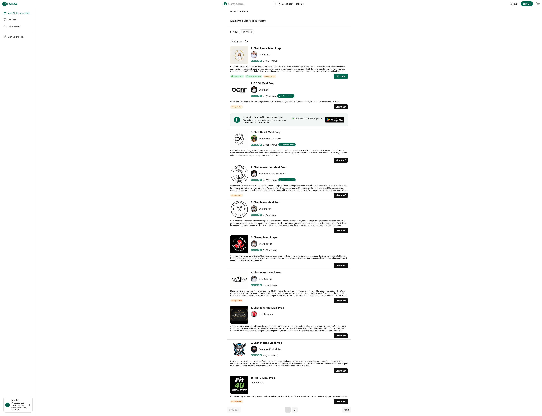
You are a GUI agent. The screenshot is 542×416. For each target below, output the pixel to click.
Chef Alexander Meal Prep (269, 167)
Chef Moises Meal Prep (267, 342)
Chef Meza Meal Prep (266, 202)
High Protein (246, 31)
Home (233, 11)
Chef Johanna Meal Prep (268, 307)
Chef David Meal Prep (266, 132)
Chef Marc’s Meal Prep (267, 272)
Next (346, 409)
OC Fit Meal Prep (263, 83)
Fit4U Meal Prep (265, 377)
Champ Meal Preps (265, 237)
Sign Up (527, 3)
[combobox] (251, 3)
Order (343, 76)
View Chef (341, 106)
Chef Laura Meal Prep (267, 48)
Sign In (514, 3)
